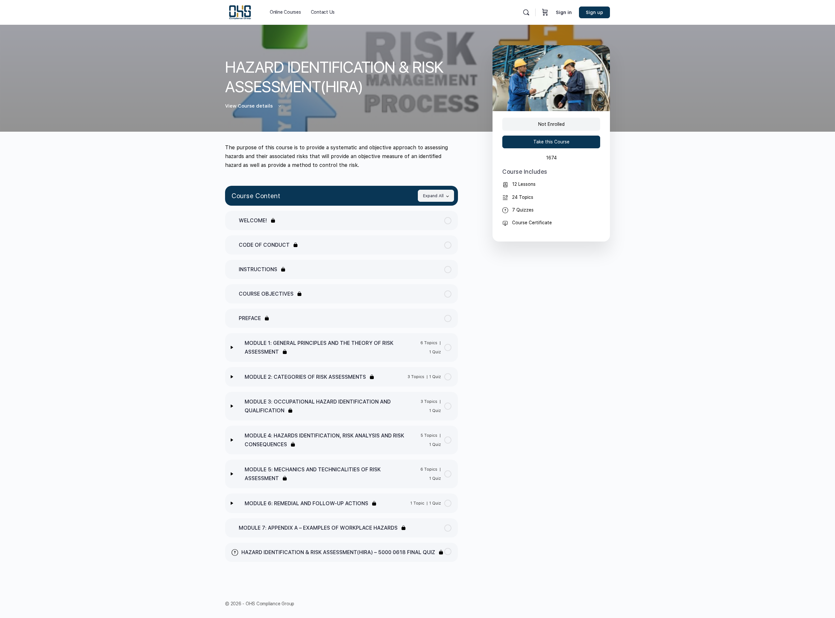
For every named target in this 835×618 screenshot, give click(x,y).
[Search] (526, 12)
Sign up (594, 12)
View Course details (249, 106)
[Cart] (545, 12)
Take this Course (551, 141)
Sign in (564, 12)
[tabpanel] (341, 156)
